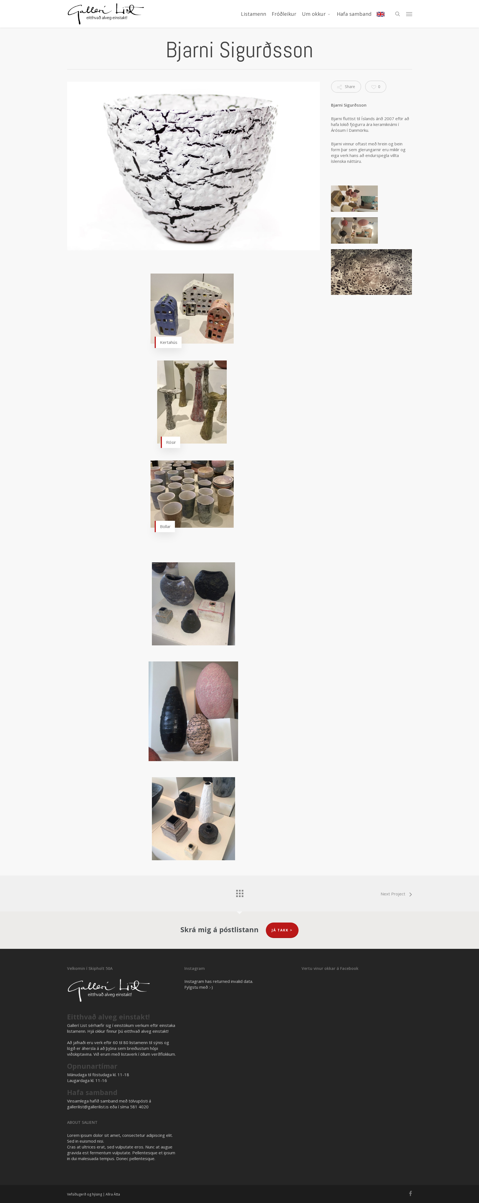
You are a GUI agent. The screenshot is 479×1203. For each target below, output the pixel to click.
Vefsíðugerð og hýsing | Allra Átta (93, 1194)
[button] (409, 14)
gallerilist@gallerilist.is (88, 1106)
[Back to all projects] (239, 892)
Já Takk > (282, 930)
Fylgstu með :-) (198, 987)
